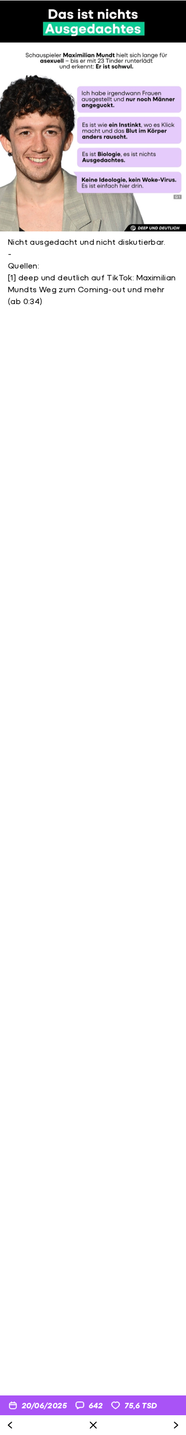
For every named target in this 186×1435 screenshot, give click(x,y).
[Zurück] (10, 1425)
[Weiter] (176, 1425)
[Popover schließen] (93, 1425)
